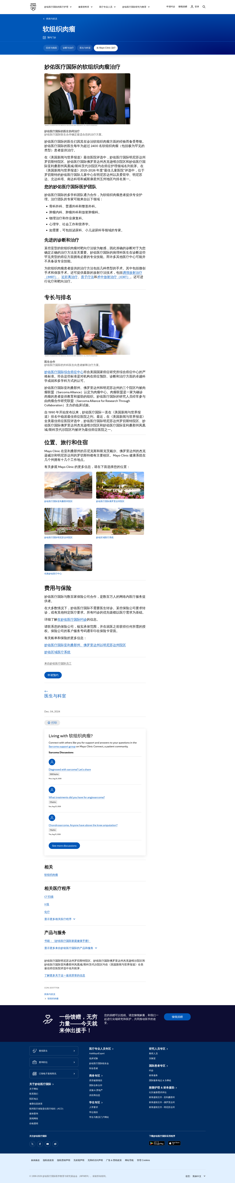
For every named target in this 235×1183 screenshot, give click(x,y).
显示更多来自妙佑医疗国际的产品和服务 (68, 948)
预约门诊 (51, 37)
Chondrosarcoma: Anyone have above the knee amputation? (83, 825)
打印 (54, 722)
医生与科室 (85, 48)
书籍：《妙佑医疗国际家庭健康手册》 (67, 940)
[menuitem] (51, 48)
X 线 (46, 904)
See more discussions (64, 845)
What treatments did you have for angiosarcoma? (77, 797)
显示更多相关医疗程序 (58, 919)
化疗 (47, 911)
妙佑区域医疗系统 (57, 652)
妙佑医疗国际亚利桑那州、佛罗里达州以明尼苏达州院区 (85, 645)
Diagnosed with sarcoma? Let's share (70, 769)
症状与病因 (51, 48)
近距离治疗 (69, 277)
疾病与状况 (51, 19)
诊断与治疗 (68, 48)
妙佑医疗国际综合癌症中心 (64, 372)
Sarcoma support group (62, 746)
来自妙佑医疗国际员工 (58, 663)
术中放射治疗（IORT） (113, 277)
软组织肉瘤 (59, 29)
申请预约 (53, 675)
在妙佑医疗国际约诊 (72, 619)
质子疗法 (87, 277)
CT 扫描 (48, 896)
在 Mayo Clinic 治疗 (106, 48)
